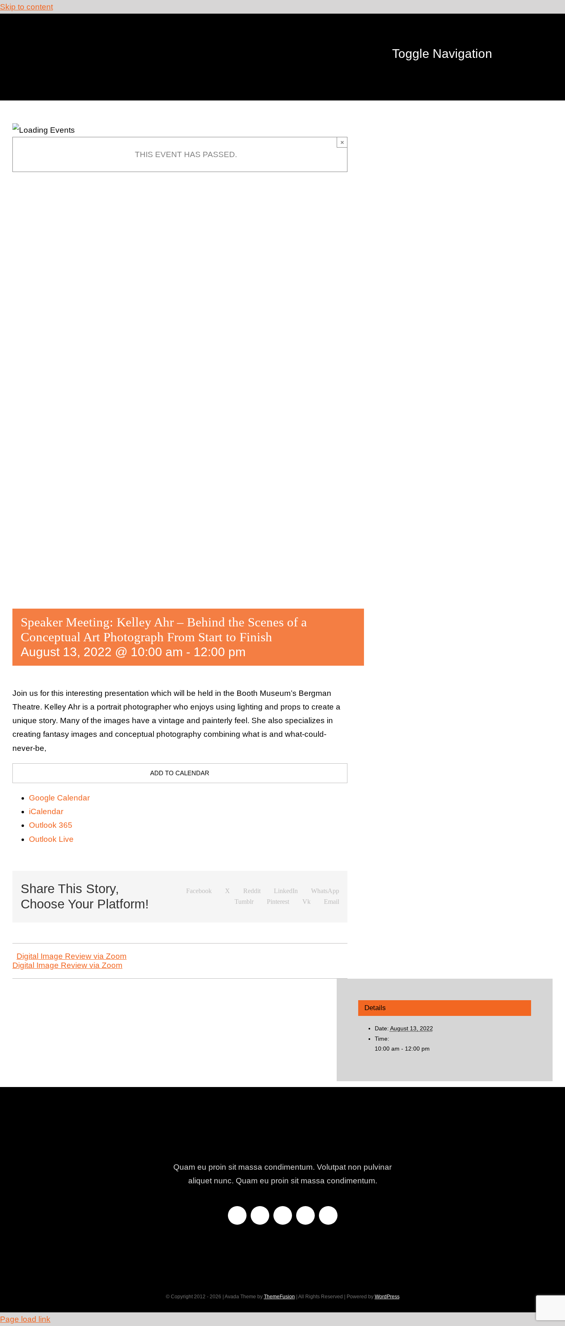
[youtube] (305, 1215)
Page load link (25, 1319)
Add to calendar (179, 772)
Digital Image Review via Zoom (72, 956)
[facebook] (237, 1215)
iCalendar (46, 811)
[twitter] (260, 1215)
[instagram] (282, 1215)
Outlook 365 (50, 825)
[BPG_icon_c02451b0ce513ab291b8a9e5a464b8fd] (102, 30)
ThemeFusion (279, 1297)
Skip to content (26, 6)
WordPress (387, 1297)
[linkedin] (328, 1215)
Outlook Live (51, 839)
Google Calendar (59, 797)
